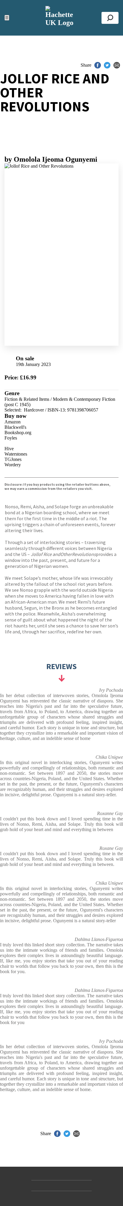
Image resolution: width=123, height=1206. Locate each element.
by (50, 159)
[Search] (110, 18)
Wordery (12, 464)
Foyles (10, 437)
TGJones (12, 459)
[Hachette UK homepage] (61, 17)
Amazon (12, 421)
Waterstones (15, 453)
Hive (9, 448)
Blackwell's (15, 427)
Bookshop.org (17, 432)
